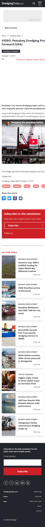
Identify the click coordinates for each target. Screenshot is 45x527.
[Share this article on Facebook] (15, 198)
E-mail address (10, 456)
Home (4, 36)
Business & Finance (11, 51)
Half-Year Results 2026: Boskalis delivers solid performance (29, 403)
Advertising (37, 492)
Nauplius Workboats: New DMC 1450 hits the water (29, 310)
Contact (38, 511)
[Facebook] (6, 483)
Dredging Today (15, 36)
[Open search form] (34, 3)
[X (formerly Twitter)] (11, 483)
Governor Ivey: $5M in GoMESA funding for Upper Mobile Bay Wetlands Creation (28, 267)
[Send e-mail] (22, 483)
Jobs (5, 501)
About (39, 506)
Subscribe (38, 496)
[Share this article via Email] (21, 198)
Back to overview (11, 28)
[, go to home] (13, 3)
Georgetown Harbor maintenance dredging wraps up (29, 426)
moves (27, 186)
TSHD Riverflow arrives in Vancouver (29, 289)
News (36, 186)
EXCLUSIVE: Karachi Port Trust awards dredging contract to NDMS (28, 334)
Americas (6, 186)
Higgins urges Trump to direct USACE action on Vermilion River (29, 381)
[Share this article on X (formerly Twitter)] (9, 198)
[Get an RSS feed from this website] (28, 483)
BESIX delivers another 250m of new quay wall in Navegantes (29, 358)
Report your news (35, 501)
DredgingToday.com (11, 492)
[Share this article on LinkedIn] (4, 198)
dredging (17, 186)
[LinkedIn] (17, 483)
